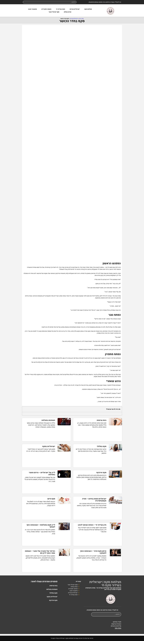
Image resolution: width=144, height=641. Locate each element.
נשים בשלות (67, 12)
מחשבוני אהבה (32, 9)
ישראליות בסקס (48, 446)
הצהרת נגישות (116, 624)
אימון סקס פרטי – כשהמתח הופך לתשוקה (93, 552)
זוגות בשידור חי (60, 9)
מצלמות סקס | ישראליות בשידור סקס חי (105, 584)
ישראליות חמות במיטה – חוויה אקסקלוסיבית (94, 499)
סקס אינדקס (101, 472)
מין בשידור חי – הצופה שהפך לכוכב (92, 525)
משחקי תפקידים (46, 9)
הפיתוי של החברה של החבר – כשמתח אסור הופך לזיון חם (40, 552)
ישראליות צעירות (75, 9)
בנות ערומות (101, 420)
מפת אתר (118, 628)
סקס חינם (51, 498)
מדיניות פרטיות (116, 626)
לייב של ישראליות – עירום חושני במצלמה (42, 473)
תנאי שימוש (117, 622)
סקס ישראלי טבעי (54, 12)
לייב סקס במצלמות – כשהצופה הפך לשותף (40, 526)
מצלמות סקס (88, 9)
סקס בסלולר (101, 446)
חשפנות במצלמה (48, 420)
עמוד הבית (81, 18)
